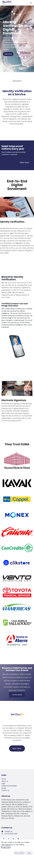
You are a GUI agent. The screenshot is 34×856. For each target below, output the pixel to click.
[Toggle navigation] (31, 3)
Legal (3, 783)
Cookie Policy (6, 847)
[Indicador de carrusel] (13, 68)
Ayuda (3, 788)
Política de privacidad (9, 786)
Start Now (8, 54)
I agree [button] (29, 853)
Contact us (5, 790)
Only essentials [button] (19, 853)
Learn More (17, 695)
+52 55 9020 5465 (10, 834)
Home (3, 779)
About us (4, 781)
